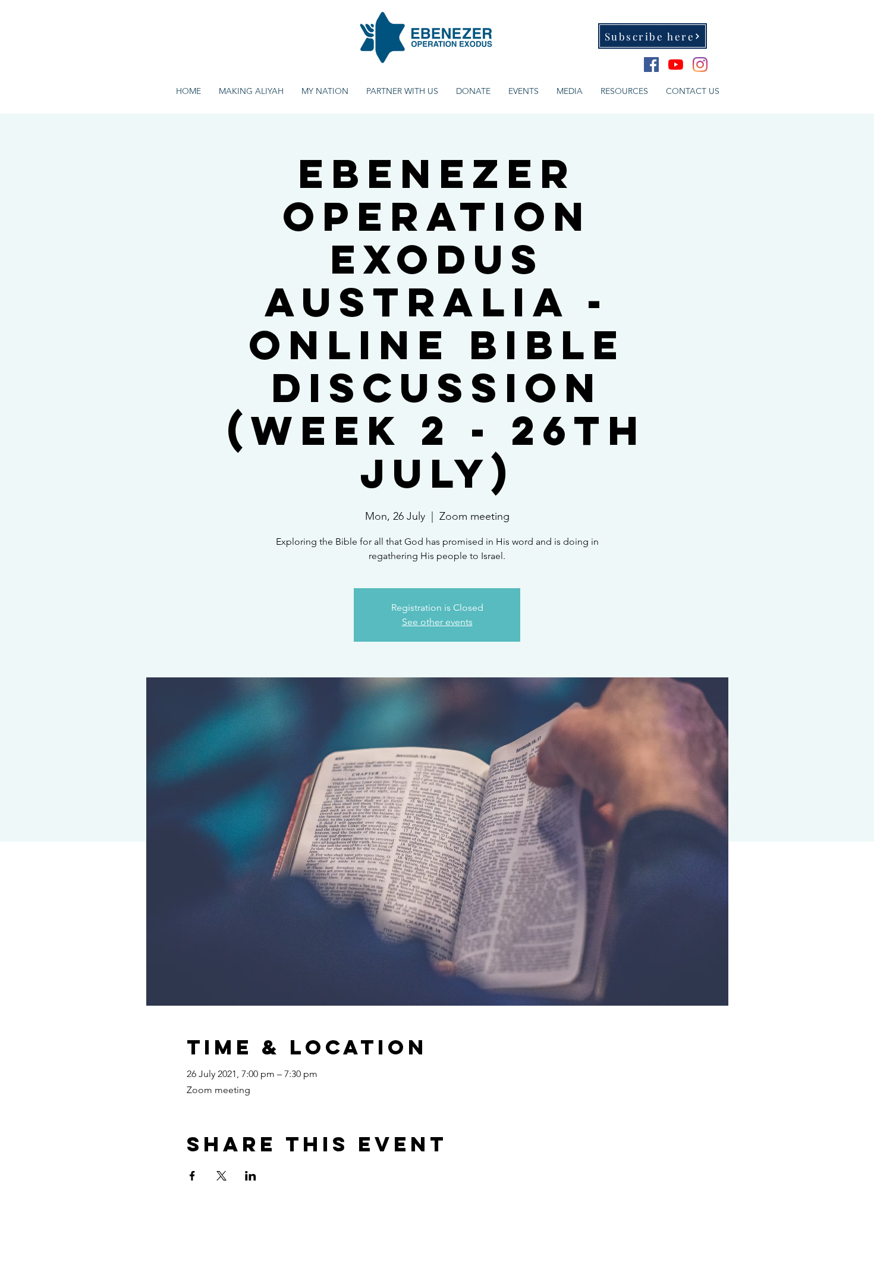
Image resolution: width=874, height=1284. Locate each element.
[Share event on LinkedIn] (250, 1176)
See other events (437, 621)
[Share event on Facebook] (192, 1176)
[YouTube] (675, 64)
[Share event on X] (221, 1176)
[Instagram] (700, 64)
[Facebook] (651, 64)
